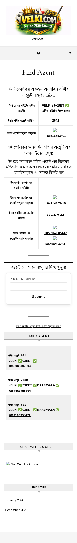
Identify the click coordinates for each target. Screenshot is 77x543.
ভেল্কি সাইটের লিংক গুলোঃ (56, 110)
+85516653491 (55, 136)
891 (23, 404)
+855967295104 (20, 390)
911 (23, 355)
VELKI (13, 361)
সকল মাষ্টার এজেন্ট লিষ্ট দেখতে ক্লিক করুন (38, 326)
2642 (55, 120)
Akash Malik (55, 215)
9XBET (27, 361)
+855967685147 (55, 233)
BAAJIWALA (46, 385)
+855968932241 (55, 244)
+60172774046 (55, 203)
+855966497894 (20, 366)
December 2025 (16, 510)
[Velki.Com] (38, 21)
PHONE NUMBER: (22, 279)
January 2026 (14, 500)
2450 (24, 380)
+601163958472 (20, 415)
